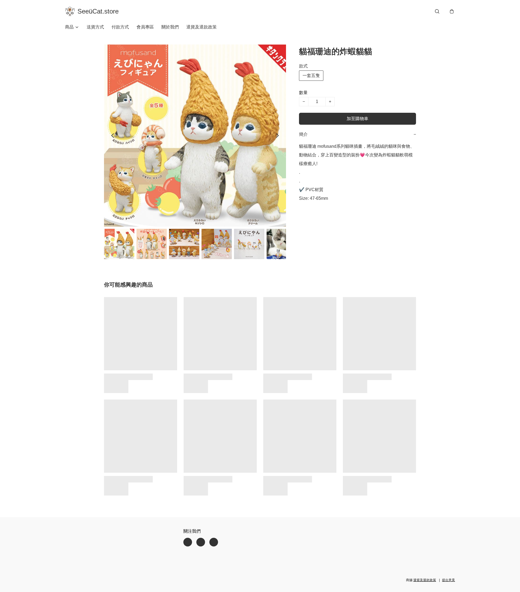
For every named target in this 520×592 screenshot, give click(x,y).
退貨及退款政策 (201, 27)
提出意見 (448, 580)
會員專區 (145, 27)
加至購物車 (357, 118)
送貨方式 (95, 27)
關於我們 (170, 27)
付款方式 (120, 27)
